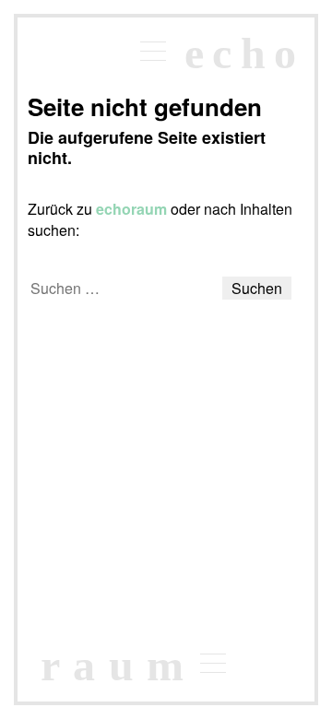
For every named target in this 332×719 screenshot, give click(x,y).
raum (119, 665)
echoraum (131, 208)
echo (244, 53)
